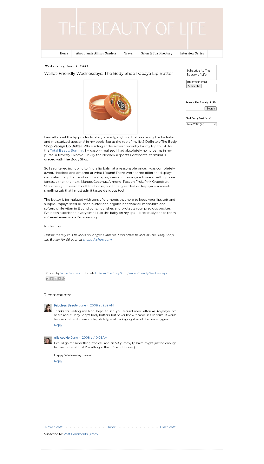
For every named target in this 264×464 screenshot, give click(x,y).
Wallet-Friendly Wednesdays (147, 273)
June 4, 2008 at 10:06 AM (89, 337)
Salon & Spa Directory (156, 53)
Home (64, 53)
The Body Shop (117, 273)
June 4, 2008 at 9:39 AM (96, 305)
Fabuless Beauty (66, 305)
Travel (128, 53)
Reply (58, 325)
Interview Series (192, 53)
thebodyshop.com (97, 239)
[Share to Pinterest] (63, 279)
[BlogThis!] (52, 279)
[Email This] (48, 279)
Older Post (168, 427)
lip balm (100, 273)
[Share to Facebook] (59, 279)
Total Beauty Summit (67, 150)
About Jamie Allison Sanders (96, 53)
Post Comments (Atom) (81, 434)
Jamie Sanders (70, 273)
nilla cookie (62, 337)
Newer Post (53, 427)
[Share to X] (55, 279)
